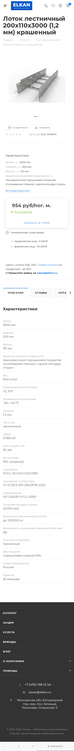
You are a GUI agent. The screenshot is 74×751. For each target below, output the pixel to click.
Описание (16, 292)
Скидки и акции (47, 264)
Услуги (9, 632)
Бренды (9, 641)
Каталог (10, 612)
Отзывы (41, 292)
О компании (13, 661)
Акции (8, 622)
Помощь (10, 670)
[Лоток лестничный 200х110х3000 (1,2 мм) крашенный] (37, 85)
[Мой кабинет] (60, 6)
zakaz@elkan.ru (47, 272)
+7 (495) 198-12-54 (38, 684)
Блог (7, 651)
